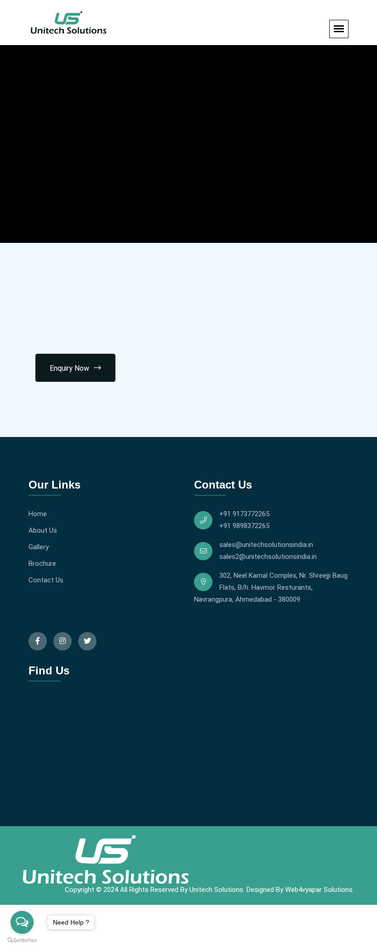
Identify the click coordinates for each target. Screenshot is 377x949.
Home (38, 514)
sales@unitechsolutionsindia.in (266, 545)
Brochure (42, 563)
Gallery (39, 547)
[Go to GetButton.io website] (22, 940)
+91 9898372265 (244, 526)
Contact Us (46, 580)
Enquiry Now (69, 368)
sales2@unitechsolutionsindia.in (268, 556)
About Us (43, 530)
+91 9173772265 (244, 514)
